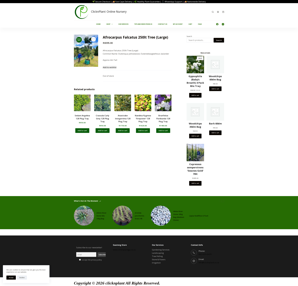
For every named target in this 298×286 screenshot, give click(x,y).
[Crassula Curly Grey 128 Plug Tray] (102, 103)
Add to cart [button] (82, 130)
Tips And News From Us (143, 24)
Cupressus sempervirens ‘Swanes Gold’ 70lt (195, 169)
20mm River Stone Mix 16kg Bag (101, 216)
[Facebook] (217, 24)
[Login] (218, 12)
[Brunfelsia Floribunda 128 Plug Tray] (163, 103)
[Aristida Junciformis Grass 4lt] (122, 216)
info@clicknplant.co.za (208, 262)
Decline (22, 277)
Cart (190, 24)
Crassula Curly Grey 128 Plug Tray (102, 118)
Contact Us (162, 24)
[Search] (213, 12)
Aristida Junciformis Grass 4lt (139, 216)
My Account (178, 24)
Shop (108, 24)
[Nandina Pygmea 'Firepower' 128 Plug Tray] (143, 103)
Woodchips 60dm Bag (215, 78)
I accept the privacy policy (91, 260)
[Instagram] (223, 24)
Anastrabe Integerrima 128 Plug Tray (122, 118)
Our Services (123, 24)
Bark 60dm (215, 123)
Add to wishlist (109, 67)
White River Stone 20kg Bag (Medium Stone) (178, 215)
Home (98, 24)
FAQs (200, 24)
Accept (11, 277)
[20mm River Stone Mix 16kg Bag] (84, 216)
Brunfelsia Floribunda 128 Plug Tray (163, 118)
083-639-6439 (205, 254)
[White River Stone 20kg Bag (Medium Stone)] (161, 216)
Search (189, 36)
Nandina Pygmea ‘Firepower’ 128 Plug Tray (143, 118)
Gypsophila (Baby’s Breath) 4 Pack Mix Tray (195, 81)
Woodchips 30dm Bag (195, 125)
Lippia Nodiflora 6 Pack (198, 216)
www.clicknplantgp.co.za (124, 249)
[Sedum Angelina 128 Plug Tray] (82, 103)
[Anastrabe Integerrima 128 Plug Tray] (122, 103)
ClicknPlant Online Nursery (109, 11)
